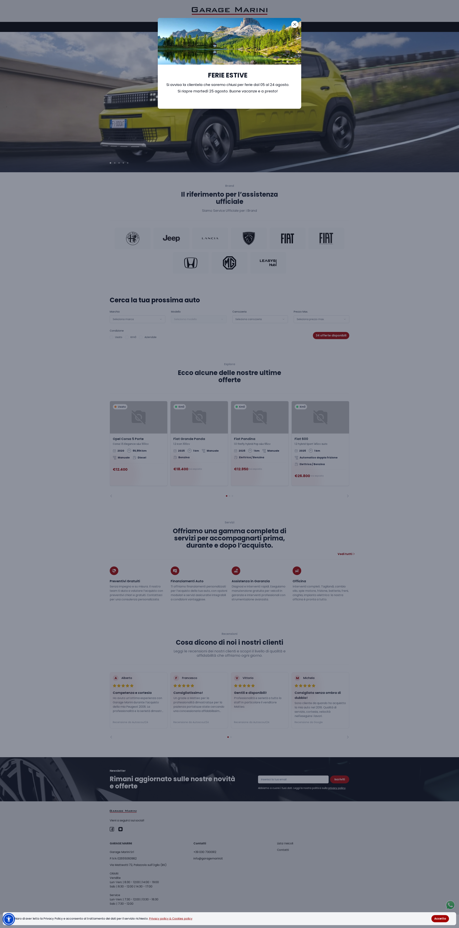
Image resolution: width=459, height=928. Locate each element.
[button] (9, 919)
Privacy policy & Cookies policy (170, 919)
